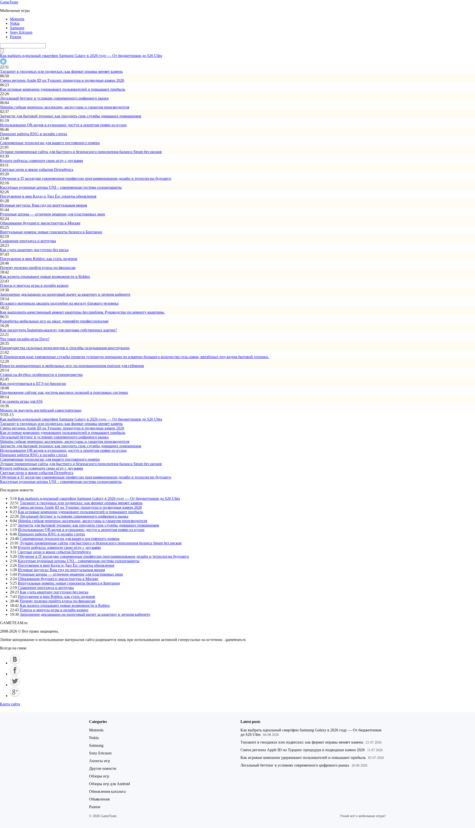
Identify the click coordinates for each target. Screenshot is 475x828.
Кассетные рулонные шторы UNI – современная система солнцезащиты (61, 187)
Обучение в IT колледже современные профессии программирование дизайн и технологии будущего (85, 178)
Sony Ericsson (21, 32)
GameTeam (9, 2)
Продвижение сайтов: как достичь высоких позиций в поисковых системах (64, 392)
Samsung (17, 28)
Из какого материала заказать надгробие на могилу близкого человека (59, 303)
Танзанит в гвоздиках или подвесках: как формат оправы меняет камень (61, 71)
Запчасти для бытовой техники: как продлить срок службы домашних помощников (70, 116)
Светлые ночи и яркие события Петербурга (36, 169)
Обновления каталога (107, 791)
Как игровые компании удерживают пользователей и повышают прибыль (62, 89)
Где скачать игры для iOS (21, 401)
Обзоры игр (99, 776)
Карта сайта (10, 704)
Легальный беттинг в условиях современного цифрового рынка (54, 98)
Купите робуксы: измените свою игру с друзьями (41, 161)
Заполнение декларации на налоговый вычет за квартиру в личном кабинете (65, 294)
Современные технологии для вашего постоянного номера (50, 143)
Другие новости (102, 768)
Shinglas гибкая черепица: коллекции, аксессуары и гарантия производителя (64, 107)
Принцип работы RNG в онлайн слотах (33, 134)
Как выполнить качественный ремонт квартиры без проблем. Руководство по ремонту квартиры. (82, 312)
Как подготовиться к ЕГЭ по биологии (33, 383)
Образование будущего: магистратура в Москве (40, 223)
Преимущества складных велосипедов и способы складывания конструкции (65, 348)
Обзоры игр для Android (109, 784)
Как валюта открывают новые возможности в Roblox (45, 276)
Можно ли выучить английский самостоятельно (40, 410)
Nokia (15, 23)
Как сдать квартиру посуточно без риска (34, 250)
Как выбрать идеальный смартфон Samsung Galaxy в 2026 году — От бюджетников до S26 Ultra (81, 55)
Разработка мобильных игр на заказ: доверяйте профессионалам (54, 321)
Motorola (17, 19)
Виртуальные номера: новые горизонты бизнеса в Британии (51, 232)
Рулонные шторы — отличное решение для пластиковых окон (52, 214)
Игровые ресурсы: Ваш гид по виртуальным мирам (43, 205)
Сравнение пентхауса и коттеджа (28, 241)
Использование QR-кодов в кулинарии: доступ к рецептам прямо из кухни (63, 125)
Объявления (99, 799)
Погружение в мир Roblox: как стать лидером (38, 259)
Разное (15, 37)
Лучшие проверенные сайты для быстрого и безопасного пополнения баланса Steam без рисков (81, 152)
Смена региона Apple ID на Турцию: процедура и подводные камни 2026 (62, 80)
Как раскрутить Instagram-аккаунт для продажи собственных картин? (58, 330)
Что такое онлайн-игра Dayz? (24, 339)
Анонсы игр (99, 761)
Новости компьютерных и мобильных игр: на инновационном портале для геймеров (72, 366)
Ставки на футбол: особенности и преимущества (41, 375)
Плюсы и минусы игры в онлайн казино (34, 285)
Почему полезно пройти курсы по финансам (37, 268)
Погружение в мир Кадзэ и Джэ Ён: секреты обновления (48, 196)
